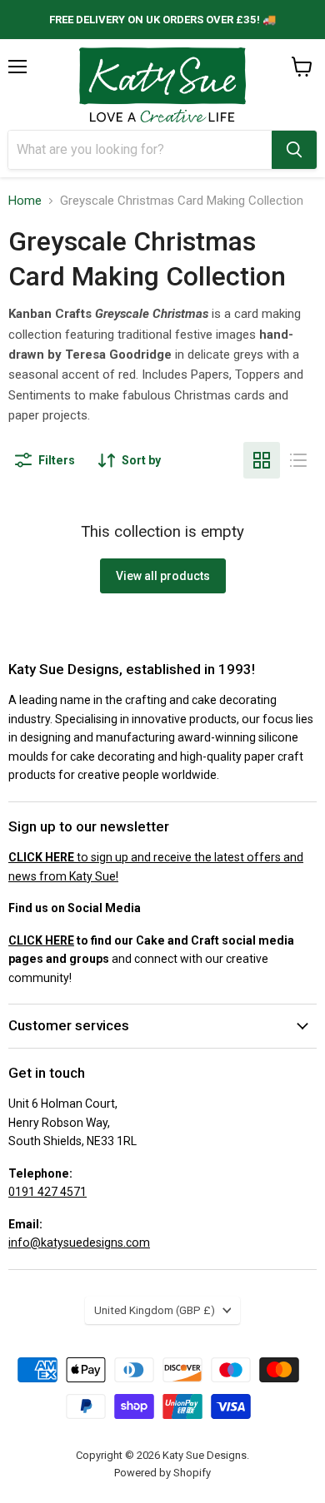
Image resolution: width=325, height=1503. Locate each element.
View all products (163, 576)
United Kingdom (154, 1310)
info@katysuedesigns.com (79, 1242)
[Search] (294, 150)
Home (25, 201)
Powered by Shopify (162, 1472)
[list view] (298, 460)
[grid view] (261, 460)
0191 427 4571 (47, 1191)
